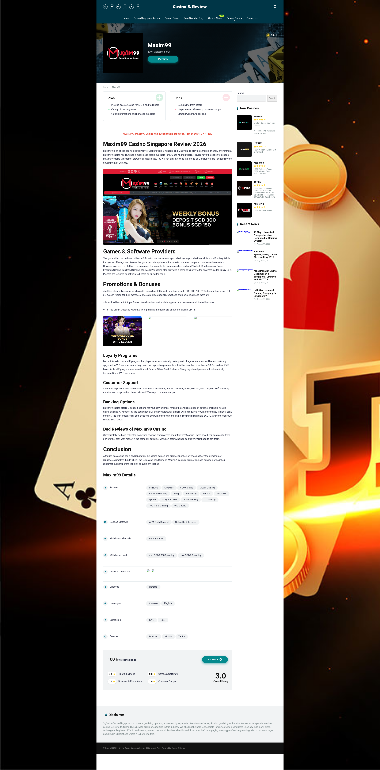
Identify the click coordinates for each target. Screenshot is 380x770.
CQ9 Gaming (186, 487)
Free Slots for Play (194, 18)
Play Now (163, 59)
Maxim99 (259, 204)
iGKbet (206, 493)
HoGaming (191, 493)
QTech (152, 499)
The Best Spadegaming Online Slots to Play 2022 (265, 254)
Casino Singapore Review (147, 18)
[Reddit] (138, 6)
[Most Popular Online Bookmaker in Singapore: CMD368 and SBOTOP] (245, 269)
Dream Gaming (207, 487)
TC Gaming (210, 499)
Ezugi (176, 493)
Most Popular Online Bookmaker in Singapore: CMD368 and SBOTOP (265, 275)
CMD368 (169, 487)
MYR (151, 620)
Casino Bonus (172, 18)
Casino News (215, 18)
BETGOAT (259, 116)
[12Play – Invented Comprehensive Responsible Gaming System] (245, 233)
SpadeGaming (190, 499)
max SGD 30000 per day (161, 555)
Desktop (153, 636)
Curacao (153, 586)
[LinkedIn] (131, 6)
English (168, 603)
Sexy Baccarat (169, 499)
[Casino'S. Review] (190, 7)
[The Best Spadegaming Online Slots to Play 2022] (245, 250)
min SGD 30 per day (191, 555)
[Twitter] (112, 6)
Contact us (252, 18)
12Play (257, 182)
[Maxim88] (244, 175)
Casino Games (234, 18)
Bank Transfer (156, 538)
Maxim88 (259, 162)
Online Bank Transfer (186, 522)
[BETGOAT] (244, 129)
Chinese (153, 603)
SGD (163, 620)
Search (240, 93)
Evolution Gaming (158, 493)
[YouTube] (118, 6)
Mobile (168, 636)
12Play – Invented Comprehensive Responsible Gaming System (265, 236)
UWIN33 (258, 143)
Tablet (181, 636)
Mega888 (222, 493)
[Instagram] (125, 6)
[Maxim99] (244, 216)
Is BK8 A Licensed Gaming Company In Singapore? (265, 293)
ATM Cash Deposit (159, 522)
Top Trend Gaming (158, 505)
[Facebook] (105, 6)
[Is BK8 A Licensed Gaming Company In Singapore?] (245, 288)
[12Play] (244, 194)
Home (126, 18)
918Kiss (153, 487)
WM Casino (180, 505)
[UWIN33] (244, 156)
